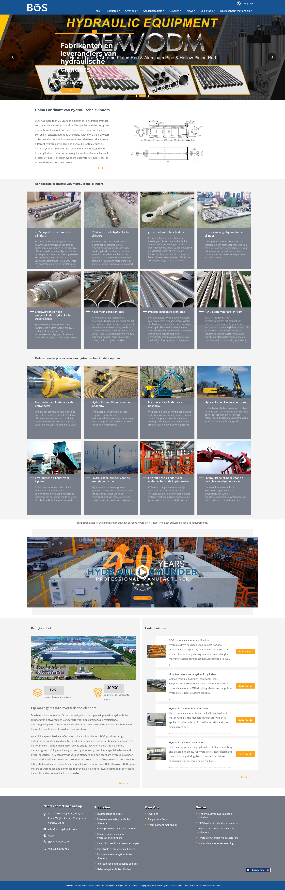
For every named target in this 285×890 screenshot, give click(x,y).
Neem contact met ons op (162, 825)
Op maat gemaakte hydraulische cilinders (120, 886)
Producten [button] (112, 11)
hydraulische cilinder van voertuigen (118, 843)
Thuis (97, 11)
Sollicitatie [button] (207, 11)
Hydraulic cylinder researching (186, 742)
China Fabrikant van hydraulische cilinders (82, 886)
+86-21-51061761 (58, 848)
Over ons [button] (130, 11)
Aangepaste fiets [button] (152, 11)
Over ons (153, 814)
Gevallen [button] (174, 11)
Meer (122, 783)
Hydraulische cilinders (110, 814)
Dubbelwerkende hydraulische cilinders (114, 856)
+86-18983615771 (58, 842)
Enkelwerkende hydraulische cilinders (113, 821)
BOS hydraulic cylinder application (189, 640)
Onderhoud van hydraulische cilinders (215, 816)
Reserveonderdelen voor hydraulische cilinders (111, 836)
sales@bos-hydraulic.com (62, 829)
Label (186, 886)
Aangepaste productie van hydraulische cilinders (161, 886)
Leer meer (71, 90)
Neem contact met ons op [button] (235, 11)
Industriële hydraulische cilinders (116, 849)
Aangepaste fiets (157, 819)
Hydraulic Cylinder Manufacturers (188, 708)
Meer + (102, 168)
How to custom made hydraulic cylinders (192, 674)
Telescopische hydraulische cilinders (118, 863)
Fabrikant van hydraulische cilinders (205, 886)
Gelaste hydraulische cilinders (114, 869)
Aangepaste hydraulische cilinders (116, 828)
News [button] (190, 11)
